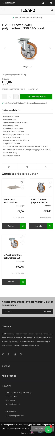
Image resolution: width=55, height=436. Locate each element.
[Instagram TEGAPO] (3, 354)
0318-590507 (10, 3)
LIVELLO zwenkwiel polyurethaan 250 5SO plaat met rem (13, 257)
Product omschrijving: (11, 110)
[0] (51, 3)
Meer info (11, 226)
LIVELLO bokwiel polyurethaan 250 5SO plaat (39, 201)
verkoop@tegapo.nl (13, 404)
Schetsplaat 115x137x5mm (11, 201)
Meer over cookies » (28, 433)
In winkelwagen (39, 97)
